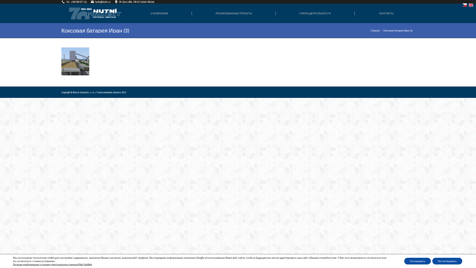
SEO (124, 92)
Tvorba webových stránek (108, 92)
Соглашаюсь (417, 261)
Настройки (85, 264)
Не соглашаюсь (447, 261)
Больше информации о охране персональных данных (45, 264)
